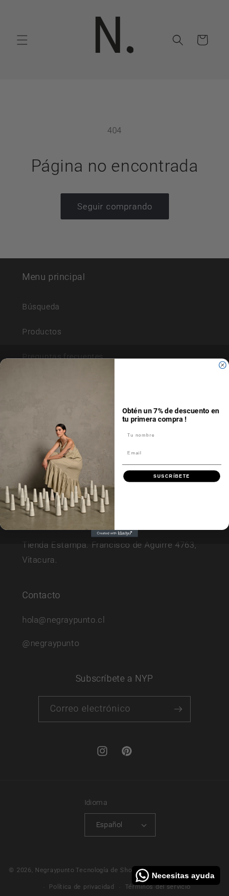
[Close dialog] (222, 365)
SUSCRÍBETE (172, 476)
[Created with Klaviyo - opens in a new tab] (114, 533)
